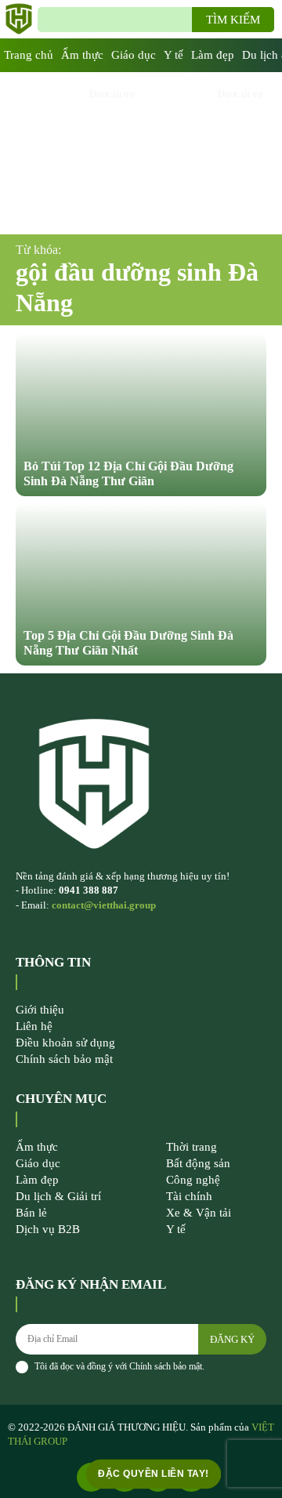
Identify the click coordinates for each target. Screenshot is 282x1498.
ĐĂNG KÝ (232, 1339)
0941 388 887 (88, 890)
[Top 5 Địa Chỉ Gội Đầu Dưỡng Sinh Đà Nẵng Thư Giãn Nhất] (141, 584)
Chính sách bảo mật (165, 1366)
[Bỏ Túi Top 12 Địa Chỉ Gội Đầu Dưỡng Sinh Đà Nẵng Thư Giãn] (141, 414)
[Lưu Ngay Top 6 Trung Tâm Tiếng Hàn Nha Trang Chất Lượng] (205, 153)
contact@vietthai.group (104, 905)
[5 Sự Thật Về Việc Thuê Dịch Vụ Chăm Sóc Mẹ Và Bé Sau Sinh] (77, 153)
